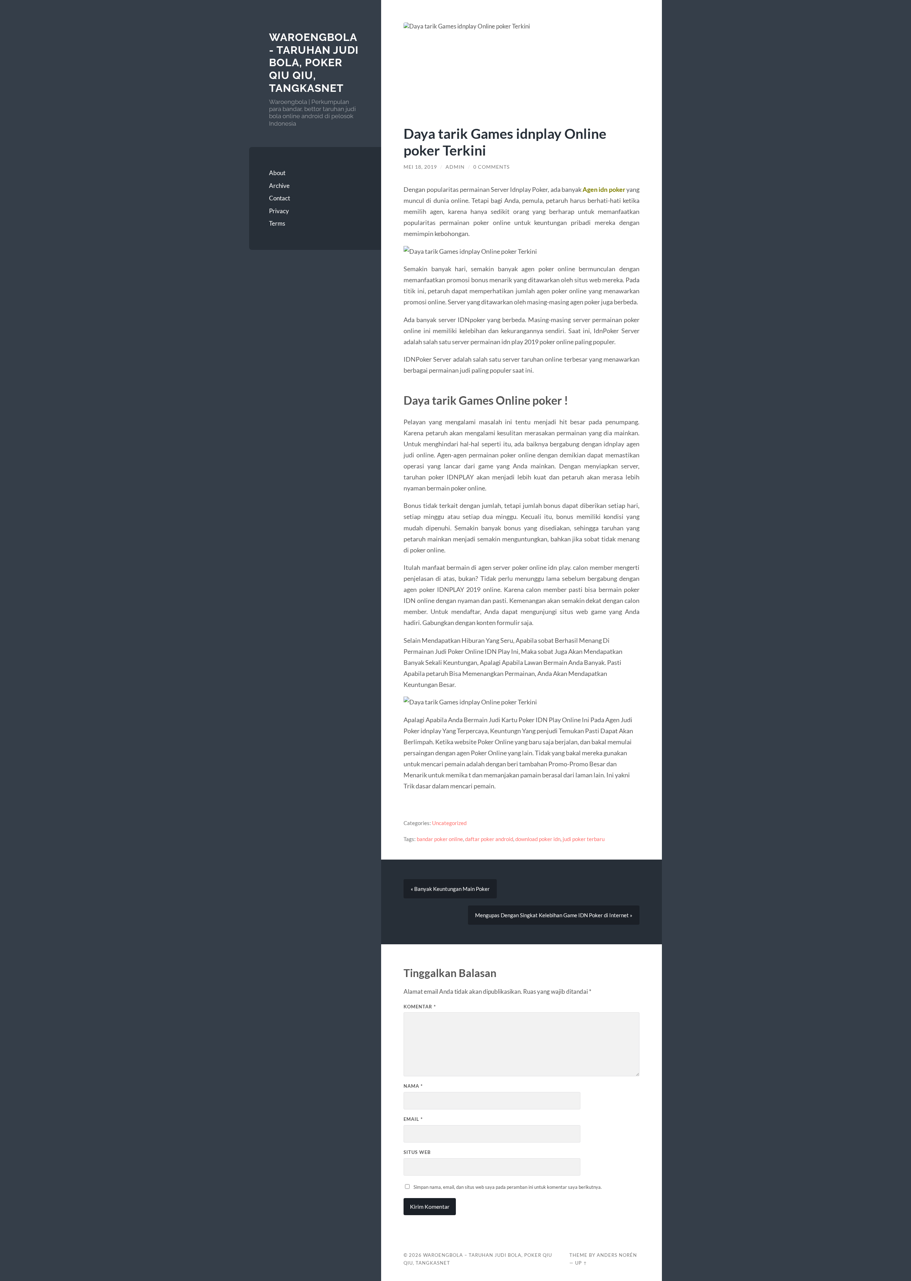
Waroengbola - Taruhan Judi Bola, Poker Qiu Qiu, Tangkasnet (314, 62)
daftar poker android (489, 839)
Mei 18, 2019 (420, 167)
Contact (279, 198)
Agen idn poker (604, 189)
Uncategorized (449, 823)
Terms (277, 223)
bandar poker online (440, 839)
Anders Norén (617, 1255)
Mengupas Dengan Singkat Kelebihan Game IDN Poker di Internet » (553, 915)
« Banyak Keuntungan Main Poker (450, 889)
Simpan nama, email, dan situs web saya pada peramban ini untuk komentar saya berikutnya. (508, 1187)
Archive (279, 185)
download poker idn (537, 839)
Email (413, 1119)
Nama (413, 1086)
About (277, 173)
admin (455, 167)
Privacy (279, 211)
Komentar (420, 1006)
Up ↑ (581, 1263)
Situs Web (417, 1152)
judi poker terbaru (584, 839)
